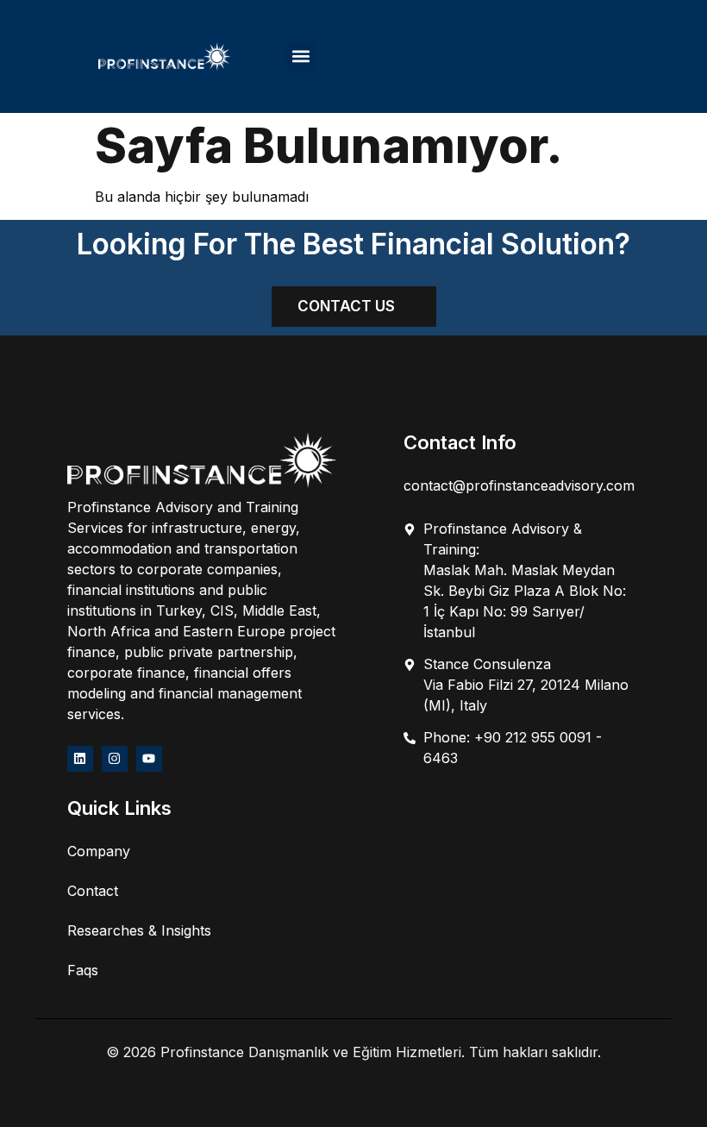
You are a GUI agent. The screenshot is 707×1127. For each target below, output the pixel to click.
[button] (300, 56)
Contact (92, 890)
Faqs (82, 970)
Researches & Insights (139, 930)
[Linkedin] (80, 759)
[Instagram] (115, 759)
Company (98, 851)
